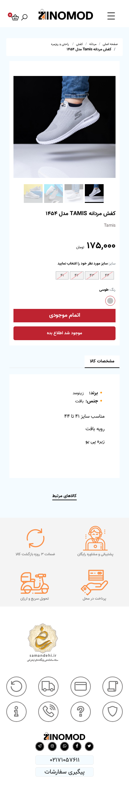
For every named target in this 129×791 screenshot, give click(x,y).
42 (77, 275)
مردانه (92, 44)
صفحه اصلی (110, 44)
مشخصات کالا (102, 361)
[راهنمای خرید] (112, 687)
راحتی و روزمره (60, 44)
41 (62, 275)
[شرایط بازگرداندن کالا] (16, 687)
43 (92, 275)
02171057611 (65, 760)
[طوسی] (110, 301)
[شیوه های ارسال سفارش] (48, 687)
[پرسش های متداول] (80, 712)
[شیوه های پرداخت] (80, 687)
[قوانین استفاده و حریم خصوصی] (112, 712)
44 (107, 275)
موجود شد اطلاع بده (64, 333)
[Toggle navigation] (111, 15)
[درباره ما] (16, 712)
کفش (79, 44)
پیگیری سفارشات (64, 772)
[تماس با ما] (48, 712)
